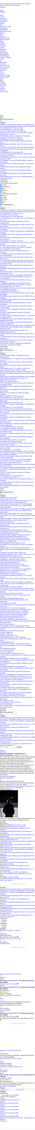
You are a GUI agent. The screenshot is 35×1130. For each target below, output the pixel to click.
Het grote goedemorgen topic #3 (12, 598)
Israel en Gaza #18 (8, 499)
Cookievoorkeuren (29, 1118)
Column (4, 197)
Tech (1, 25)
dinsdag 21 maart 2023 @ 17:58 (11, 980)
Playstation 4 (3, 62)
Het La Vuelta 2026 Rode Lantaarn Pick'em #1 (15, 557)
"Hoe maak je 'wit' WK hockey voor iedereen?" (16, 531)
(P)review (4, 199)
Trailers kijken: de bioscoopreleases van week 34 (16, 284)
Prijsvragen (3, 85)
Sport (1, 41)
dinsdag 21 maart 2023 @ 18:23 (11, 987)
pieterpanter (3, 933)
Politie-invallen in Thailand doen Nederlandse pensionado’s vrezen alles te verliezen (15, 136)
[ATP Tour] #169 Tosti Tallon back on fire (14, 626)
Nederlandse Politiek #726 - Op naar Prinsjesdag (16, 513)
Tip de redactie (4, 91)
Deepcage (3, 977)
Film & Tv (5, 190)
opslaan (3, 123)
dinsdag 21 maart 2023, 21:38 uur (9, 974)
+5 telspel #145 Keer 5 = (9, 635)
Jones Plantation (6, 704)
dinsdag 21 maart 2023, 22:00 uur (9, 995)
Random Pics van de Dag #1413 (11, 397)
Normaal (4, 920)
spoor (9, 776)
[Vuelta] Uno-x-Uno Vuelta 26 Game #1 (14, 520)
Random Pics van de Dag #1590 (11, 475)
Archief (18, 5)
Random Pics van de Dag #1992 (11, 129)
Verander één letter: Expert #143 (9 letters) (14, 613)
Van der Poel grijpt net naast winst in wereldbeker (16, 247)
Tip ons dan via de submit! (19, 784)
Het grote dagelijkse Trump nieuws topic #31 (15, 535)
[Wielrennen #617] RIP (9, 533)
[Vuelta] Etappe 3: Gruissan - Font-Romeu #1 (15, 565)
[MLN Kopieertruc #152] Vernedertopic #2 (14, 658)
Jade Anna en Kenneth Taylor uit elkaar (13, 570)
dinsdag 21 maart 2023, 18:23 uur (9, 938)
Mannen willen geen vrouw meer (12, 564)
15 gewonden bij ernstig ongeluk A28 (13, 502)
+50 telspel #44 (6, 522)
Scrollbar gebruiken (7, 119)
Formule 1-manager (5, 57)
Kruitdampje (3, 942)
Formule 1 (3, 44)
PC (1, 60)
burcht (2, 776)
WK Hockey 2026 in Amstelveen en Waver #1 (16, 676)
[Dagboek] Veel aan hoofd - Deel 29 (12, 543)
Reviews (2, 5)
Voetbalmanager (4, 56)
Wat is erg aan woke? (9, 497)
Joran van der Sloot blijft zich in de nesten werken (17, 588)
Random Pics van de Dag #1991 (11, 139)
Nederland (3, 18)
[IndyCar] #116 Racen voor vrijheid (12, 695)
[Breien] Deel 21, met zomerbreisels (13, 637)
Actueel (2, 17)
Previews (7, 5)
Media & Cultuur (5, 38)
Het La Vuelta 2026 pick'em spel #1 (12, 559)
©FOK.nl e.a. (4, 1121)
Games (2, 59)
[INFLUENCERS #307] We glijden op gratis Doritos (17, 509)
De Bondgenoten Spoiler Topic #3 (12, 617)
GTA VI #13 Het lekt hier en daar (12, 630)
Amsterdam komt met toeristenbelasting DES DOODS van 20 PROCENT (15, 540)
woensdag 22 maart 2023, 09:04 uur (10, 1066)
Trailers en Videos (5, 75)
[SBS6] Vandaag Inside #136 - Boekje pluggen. (16, 504)
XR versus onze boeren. (9, 215)
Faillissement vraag (8, 648)
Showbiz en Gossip (5, 26)
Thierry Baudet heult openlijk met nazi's (13, 536)
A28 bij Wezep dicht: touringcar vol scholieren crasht (17, 124)
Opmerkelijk (3, 28)
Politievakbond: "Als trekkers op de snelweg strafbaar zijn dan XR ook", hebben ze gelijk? (15, 369)
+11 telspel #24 (6, 652)
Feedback (2, 90)
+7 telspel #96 (6, 634)
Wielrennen (3, 49)
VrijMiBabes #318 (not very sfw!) (11, 128)
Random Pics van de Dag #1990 (11, 152)
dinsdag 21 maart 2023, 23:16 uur (9, 1050)
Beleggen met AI (7, 642)
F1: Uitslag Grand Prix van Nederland (13, 131)
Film (1, 34)
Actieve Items (16, 4)
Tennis (2, 47)
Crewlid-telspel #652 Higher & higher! (13, 614)
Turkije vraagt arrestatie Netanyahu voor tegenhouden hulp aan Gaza (13, 331)
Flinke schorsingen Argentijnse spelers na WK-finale (17, 467)
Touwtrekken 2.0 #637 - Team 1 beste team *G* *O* (17, 554)
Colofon (2, 88)
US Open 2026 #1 (7, 624)
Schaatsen (3, 51)
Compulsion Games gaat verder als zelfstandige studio (17, 325)
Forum (2, 4)
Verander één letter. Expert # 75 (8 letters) (14, 611)
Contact (2, 86)
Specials (13, 5)
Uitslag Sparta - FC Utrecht (9, 286)
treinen (13, 776)
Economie (3, 21)
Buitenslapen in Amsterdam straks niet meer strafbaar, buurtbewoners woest (15, 838)
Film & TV (3, 70)
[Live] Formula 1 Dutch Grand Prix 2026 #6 (15, 643)
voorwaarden (14, 1095)
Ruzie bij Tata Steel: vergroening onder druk (14, 687)
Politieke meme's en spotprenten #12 (12, 574)
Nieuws (22, 4)
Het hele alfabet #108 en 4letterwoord (13, 552)
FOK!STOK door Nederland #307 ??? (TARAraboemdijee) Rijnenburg (13, 561)
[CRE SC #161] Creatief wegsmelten (13, 608)
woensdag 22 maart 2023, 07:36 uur (10, 1058)
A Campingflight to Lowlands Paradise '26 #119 (16, 674)
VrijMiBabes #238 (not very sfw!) (12, 396)
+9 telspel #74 (6, 632)
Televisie (2, 36)
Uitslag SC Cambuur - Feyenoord (11, 241)
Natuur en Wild (6, 700)
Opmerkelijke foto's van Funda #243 (12, 666)
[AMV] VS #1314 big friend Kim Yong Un (15, 548)
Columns (27, 4)
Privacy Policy (19, 1118)
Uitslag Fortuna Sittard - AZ (10, 291)
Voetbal (2, 43)
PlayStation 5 (4, 69)
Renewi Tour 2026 (8, 603)
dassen (6, 776)
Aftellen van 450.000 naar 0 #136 (12, 653)
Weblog (6, 4)
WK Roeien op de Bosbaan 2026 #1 (12, 616)
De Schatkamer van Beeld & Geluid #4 (14, 619)
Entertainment (4, 30)
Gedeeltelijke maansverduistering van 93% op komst (17, 260)
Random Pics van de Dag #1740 (11, 402)
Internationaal (4, 20)
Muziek (2, 33)
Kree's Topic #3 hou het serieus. (11, 593)
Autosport (3, 46)
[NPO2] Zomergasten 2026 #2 (11, 587)
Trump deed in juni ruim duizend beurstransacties (16, 275)
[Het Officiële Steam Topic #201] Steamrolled (15, 692)
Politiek (2, 23)
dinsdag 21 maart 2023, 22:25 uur (9, 1005)
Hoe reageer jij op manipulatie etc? (12, 694)
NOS (11, 778)
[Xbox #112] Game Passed (10, 702)
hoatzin (2, 1062)
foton (1, 998)
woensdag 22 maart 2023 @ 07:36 (12, 1075)
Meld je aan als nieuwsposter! (14, 787)
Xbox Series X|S (5, 67)
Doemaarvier (3, 1070)
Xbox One (3, 64)
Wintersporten (4, 52)
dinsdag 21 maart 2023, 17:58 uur (9, 930)
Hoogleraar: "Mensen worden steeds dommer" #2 (16, 518)
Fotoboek (2, 83)
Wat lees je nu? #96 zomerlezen (11, 679)
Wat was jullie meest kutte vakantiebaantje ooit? (16, 678)
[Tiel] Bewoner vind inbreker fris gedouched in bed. (16, 500)
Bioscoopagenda (4, 39)
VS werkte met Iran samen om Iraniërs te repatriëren (17, 147)
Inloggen (2, 7)
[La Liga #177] (7, 650)
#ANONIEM (4, 1053)
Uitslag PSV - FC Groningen (10, 249)
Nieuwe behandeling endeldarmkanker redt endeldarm (17, 126)
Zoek (10, 4)
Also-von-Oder (4, 1008)
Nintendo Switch (5, 65)
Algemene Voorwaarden (7, 1118)
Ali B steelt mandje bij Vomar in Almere (13, 530)
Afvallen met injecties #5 (9, 572)
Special (4, 201)
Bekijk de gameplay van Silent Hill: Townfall (15, 283)
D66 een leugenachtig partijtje (11, 441)
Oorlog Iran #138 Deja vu (9, 567)
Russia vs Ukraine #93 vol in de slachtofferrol (15, 569)
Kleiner (4, 922)
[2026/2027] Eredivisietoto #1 (11, 556)
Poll (3, 203)
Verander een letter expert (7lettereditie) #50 (15, 609)
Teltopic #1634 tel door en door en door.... (14, 538)
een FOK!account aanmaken (8, 1086)
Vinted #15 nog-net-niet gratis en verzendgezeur (16, 582)
